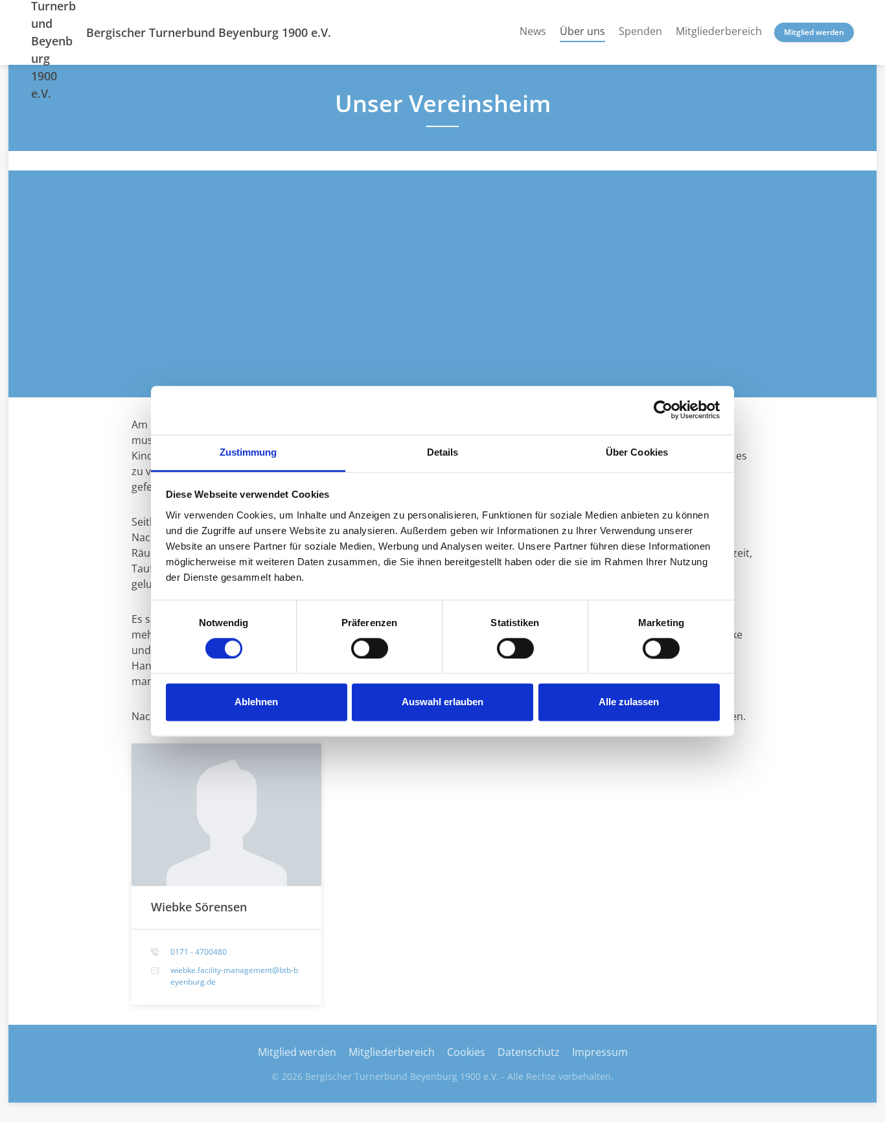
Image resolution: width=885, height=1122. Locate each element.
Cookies (466, 1052)
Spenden (640, 31)
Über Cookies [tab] (637, 452)
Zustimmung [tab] (248, 452)
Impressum (600, 1052)
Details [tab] (443, 452)
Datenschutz (529, 1052)
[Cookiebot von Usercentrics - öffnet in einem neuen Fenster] (663, 409)
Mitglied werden (814, 32)
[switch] (369, 648)
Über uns (582, 30)
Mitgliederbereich (719, 31)
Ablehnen (256, 702)
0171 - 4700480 (198, 951)
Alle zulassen (629, 702)
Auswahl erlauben (442, 702)
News (533, 31)
